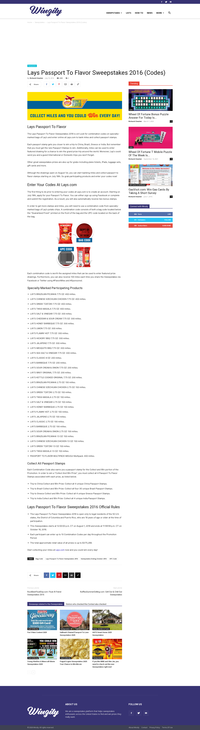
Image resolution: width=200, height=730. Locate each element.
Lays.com (60, 550)
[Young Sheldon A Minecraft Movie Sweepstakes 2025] (42, 649)
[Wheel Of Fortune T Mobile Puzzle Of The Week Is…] (151, 138)
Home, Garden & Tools (101, 629)
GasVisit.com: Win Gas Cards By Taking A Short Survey (149, 191)
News (150, 13)
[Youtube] (171, 2)
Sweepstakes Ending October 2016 (94, 559)
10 (171, 197)
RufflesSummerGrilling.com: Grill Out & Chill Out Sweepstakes (101, 593)
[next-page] (33, 672)
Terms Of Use (167, 727)
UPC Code (113, 559)
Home (29, 22)
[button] (169, 13)
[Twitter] (166, 2)
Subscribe (166, 225)
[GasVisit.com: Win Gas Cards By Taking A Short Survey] (151, 175)
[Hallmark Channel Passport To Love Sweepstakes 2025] (75, 620)
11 (171, 121)
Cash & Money (33, 629)
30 (171, 159)
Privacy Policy (155, 727)
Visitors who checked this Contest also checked (86, 604)
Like (169, 214)
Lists (128, 13)
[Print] (71, 84)
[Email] (65, 84)
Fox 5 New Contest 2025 (37, 632)
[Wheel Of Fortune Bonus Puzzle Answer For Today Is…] (151, 100)
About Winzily (134, 727)
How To (139, 13)
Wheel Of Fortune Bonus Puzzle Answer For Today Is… (149, 116)
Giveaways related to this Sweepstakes (46, 604)
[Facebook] (162, 2)
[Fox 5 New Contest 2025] (42, 620)
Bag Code (39, 559)
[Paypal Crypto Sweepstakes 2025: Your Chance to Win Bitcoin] (75, 649)
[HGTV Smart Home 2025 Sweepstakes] (107, 620)
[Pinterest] (59, 84)
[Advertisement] (100, 44)
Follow (167, 220)
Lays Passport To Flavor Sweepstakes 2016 (62, 559)
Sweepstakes (113, 13)
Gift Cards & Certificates (137, 185)
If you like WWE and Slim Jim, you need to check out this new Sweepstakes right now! (105, 664)
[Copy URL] (78, 84)
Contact (144, 727)
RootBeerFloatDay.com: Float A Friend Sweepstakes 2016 (44, 593)
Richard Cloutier (36, 78)
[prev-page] (29, 672)
